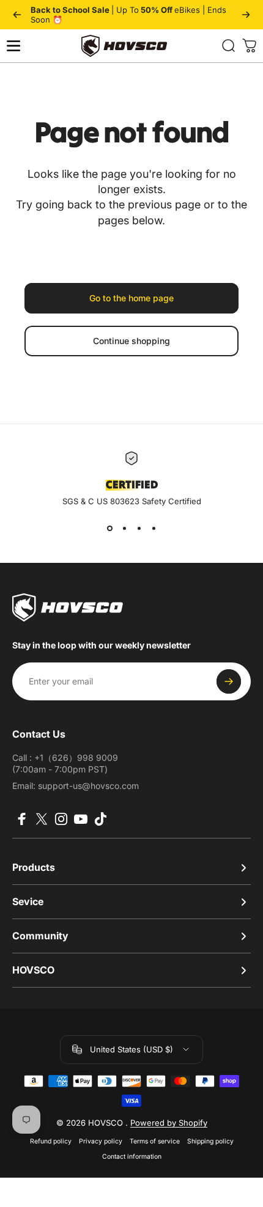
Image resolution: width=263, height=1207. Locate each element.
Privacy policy (100, 1141)
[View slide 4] (153, 528)
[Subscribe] (229, 681)
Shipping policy (210, 1141)
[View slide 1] (109, 528)
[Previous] (17, 14)
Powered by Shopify (168, 1123)
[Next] (245, 14)
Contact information (131, 1157)
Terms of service (155, 1141)
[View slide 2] (124, 528)
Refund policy (51, 1141)
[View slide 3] (139, 528)
